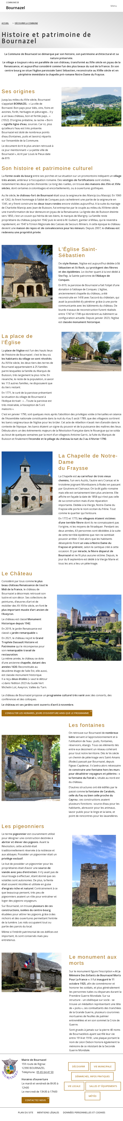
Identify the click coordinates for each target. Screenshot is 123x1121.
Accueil (5, 23)
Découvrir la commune (26, 23)
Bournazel (15, 5)
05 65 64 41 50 (45, 1072)
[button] (60, 627)
